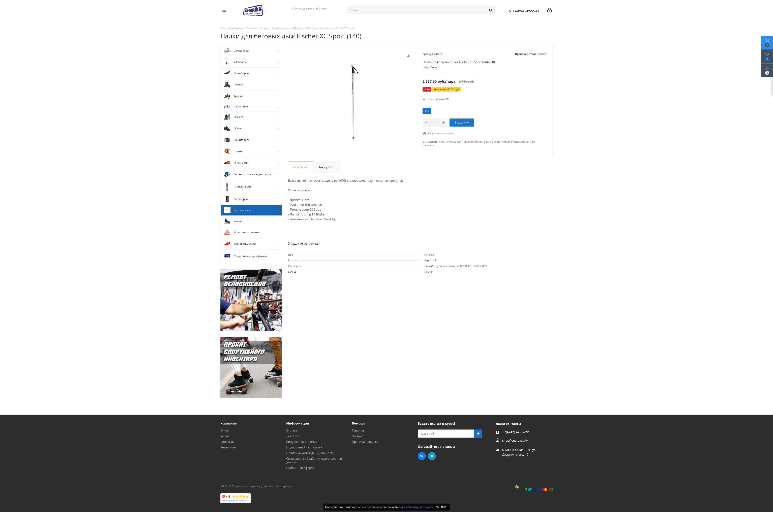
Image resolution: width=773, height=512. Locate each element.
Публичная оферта (300, 468)
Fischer (542, 54)
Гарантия (359, 430)
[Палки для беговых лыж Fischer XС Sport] (354, 102)
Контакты (227, 442)
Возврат (358, 436)
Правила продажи (365, 442)
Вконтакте (422, 456)
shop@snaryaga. (513, 440)
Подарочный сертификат (304, 447)
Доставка (293, 436)
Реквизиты (228, 447)
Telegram (432, 456)
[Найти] (491, 10)
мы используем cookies (417, 507)
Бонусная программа (301, 442)
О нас (224, 430)
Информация (297, 423)
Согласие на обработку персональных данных (314, 460)
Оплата (291, 430)
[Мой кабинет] (549, 10)
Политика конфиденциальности (310, 453)
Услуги (225, 436)
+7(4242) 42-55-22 (526, 11)
